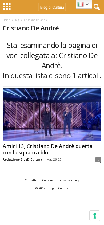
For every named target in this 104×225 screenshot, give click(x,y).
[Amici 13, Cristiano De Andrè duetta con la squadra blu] (52, 114)
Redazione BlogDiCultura (22, 159)
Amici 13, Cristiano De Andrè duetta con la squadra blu (48, 149)
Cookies (47, 180)
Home (6, 20)
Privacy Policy (69, 180)
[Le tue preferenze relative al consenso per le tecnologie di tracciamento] (95, 216)
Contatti (30, 180)
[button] (96, 7)
